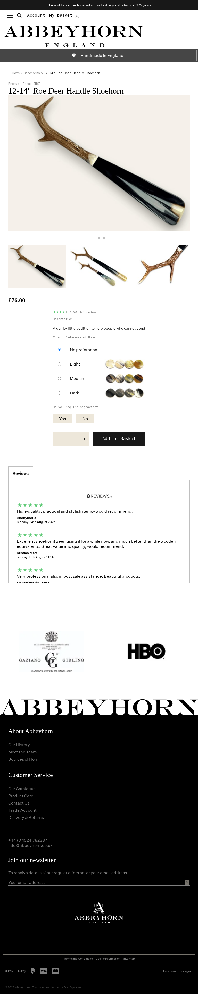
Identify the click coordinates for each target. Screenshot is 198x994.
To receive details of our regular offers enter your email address (67, 872)
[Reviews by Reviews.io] (99, 495)
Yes (62, 418)
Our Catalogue (22, 788)
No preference (83, 349)
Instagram (186, 971)
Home (16, 73)
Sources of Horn (23, 759)
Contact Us (19, 803)
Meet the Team (22, 752)
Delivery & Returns (26, 817)
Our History (19, 744)
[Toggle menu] (9, 15)
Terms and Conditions (78, 958)
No (85, 418)
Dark (74, 392)
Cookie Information (108, 958)
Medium (78, 378)
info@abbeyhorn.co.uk (30, 845)
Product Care (20, 795)
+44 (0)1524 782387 (27, 840)
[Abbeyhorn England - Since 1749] (99, 35)
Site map (129, 958)
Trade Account (22, 810)
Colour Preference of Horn (74, 337)
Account (36, 15)
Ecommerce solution (45, 987)
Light (75, 364)
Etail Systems (72, 987)
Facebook (169, 971)
